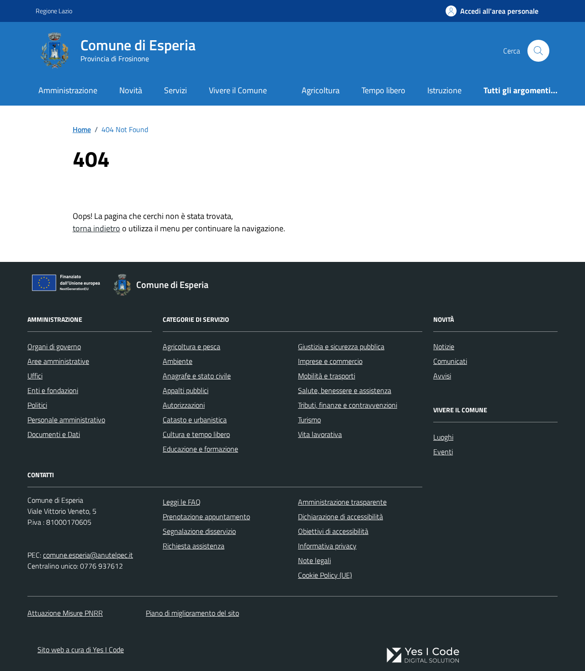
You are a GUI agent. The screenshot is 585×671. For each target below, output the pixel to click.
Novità (130, 90)
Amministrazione (67, 90)
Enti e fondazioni (52, 390)
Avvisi (442, 375)
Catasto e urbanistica (195, 419)
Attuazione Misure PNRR (65, 612)
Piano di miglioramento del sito (192, 612)
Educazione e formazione (200, 448)
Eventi (443, 451)
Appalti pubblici (185, 390)
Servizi (175, 90)
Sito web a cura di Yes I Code (80, 649)
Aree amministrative (58, 361)
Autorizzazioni (184, 404)
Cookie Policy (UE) (325, 575)
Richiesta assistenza (193, 545)
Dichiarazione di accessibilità (340, 516)
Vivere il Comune (238, 90)
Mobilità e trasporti (326, 375)
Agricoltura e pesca (191, 346)
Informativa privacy (327, 545)
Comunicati (450, 361)
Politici (37, 404)
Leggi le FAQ (182, 501)
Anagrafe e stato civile (197, 375)
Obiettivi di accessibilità (333, 531)
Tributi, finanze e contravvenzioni (347, 404)
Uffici (35, 375)
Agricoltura (321, 90)
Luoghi (443, 436)
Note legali (314, 560)
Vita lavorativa (320, 434)
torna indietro (96, 228)
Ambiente (177, 361)
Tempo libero (383, 90)
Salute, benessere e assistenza (344, 390)
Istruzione (444, 90)
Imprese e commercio (330, 361)
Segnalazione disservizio (199, 531)
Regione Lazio (54, 11)
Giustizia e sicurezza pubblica (341, 346)
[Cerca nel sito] (538, 51)
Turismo (309, 419)
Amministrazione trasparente (342, 501)
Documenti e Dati (53, 434)
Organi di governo (54, 346)
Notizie (443, 346)
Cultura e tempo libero (196, 434)
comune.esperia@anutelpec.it (88, 554)
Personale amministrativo (66, 419)
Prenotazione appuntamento (206, 516)
